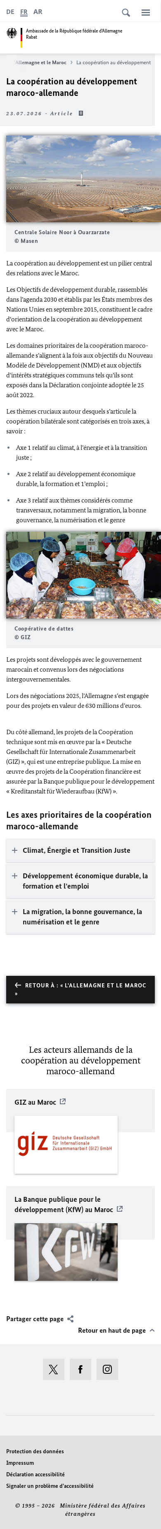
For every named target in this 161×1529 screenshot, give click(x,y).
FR (24, 12)
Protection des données (35, 1451)
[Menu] (146, 12)
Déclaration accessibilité (35, 1474)
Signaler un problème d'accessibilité (50, 1485)
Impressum (20, 1462)
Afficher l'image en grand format (84, 179)
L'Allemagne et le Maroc (39, 62)
